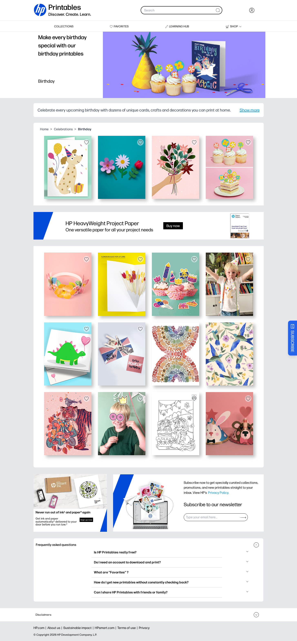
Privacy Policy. (218, 493)
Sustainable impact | (79, 628)
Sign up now (86, 519)
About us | (55, 628)
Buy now (173, 226)
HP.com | (40, 628)
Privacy (144, 628)
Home (44, 129)
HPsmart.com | (106, 628)
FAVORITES (121, 26)
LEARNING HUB (179, 26)
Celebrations (63, 129)
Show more (250, 110)
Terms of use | (128, 628)
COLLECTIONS (63, 26)
